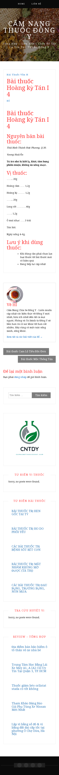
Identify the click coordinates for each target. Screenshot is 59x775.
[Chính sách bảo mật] (39, 765)
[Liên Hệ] (33, 765)
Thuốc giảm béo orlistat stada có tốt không (29, 687)
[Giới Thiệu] (26, 765)
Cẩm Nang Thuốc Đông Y (29, 30)
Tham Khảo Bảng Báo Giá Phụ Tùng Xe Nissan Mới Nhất (29, 707)
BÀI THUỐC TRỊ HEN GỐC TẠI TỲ (26, 512)
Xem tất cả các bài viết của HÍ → (24, 337)
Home (21, 4)
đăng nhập (20, 377)
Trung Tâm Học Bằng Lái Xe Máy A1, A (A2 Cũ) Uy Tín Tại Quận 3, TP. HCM (29, 668)
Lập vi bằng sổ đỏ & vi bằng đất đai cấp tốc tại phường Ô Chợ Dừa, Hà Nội (28, 729)
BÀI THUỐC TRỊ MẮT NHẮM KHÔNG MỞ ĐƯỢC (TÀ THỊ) (26, 567)
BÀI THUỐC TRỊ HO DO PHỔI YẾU (28, 530)
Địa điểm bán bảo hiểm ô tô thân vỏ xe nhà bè (29, 648)
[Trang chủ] (19, 765)
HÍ (8, 101)
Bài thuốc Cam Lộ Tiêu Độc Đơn (26, 351)
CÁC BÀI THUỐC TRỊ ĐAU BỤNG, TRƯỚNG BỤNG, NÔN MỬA (29, 588)
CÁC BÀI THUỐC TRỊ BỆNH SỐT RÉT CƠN (26, 548)
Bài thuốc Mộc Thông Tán (37, 359)
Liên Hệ (36, 4)
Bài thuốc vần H (17, 74)
